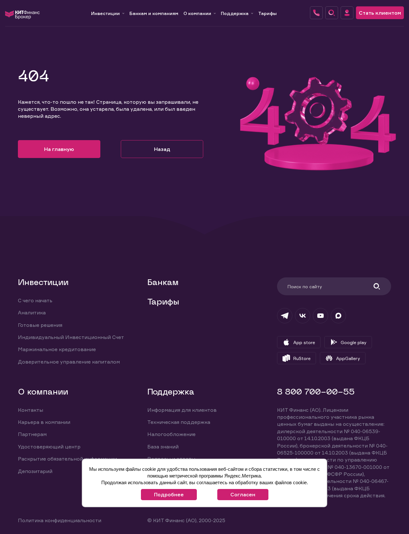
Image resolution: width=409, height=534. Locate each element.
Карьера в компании (44, 422)
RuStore (302, 358)
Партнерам (32, 434)
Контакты (30, 410)
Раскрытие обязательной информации (67, 458)
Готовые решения (40, 325)
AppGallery (348, 358)
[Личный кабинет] (347, 12)
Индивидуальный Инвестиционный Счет (71, 337)
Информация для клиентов (182, 410)
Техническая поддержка (178, 422)
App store (304, 342)
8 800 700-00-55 (316, 392)
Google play (354, 342)
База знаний (163, 446)
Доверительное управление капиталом (69, 361)
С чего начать (35, 300)
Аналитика (32, 312)
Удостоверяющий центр (49, 446)
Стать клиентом (380, 13)
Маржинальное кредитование (57, 349)
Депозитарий (35, 471)
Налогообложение (171, 434)
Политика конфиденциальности (59, 520)
